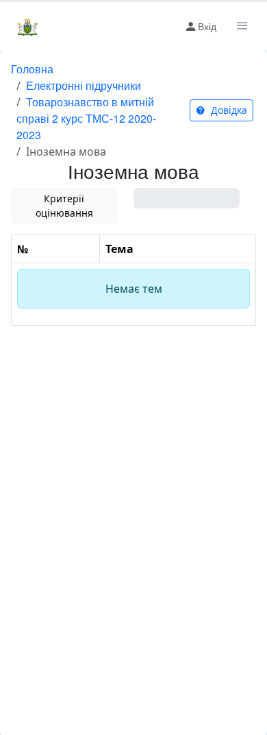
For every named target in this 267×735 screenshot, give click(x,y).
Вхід (207, 26)
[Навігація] (241, 26)
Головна (32, 69)
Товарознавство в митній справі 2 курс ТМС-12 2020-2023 (86, 118)
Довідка (227, 110)
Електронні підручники (83, 85)
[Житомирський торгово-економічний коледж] (27, 26)
